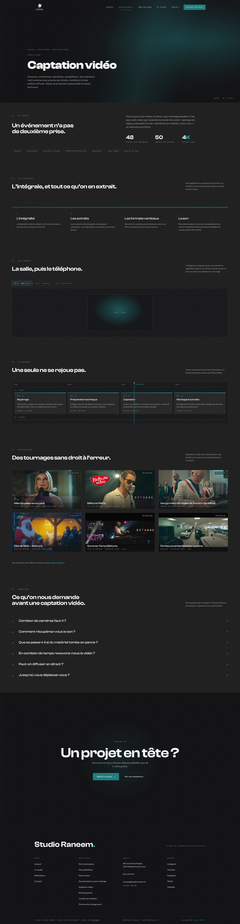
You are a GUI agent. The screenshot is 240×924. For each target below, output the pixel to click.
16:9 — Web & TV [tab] (22, 283)
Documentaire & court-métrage (92, 881)
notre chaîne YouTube (54, 563)
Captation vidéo (86, 887)
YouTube (171, 870)
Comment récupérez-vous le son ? (47, 632)
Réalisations (39, 875)
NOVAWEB (95, 920)
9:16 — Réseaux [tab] (42, 283)
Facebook (171, 875)
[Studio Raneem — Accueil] (39, 7)
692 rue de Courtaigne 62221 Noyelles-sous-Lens (134, 865)
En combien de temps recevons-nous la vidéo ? (57, 653)
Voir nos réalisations (134, 776)
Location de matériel (88, 898)
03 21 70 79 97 (128, 874)
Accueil (31, 49)
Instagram (171, 864)
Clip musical (84, 875)
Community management (90, 904)
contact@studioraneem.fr (134, 882)
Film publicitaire (86, 870)
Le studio (38, 870)
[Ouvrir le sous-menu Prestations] (132, 7)
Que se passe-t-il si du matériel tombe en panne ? (58, 642)
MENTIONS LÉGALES (131, 920)
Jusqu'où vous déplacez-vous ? (44, 675)
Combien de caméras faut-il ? (42, 621)
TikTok (170, 881)
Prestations (44, 49)
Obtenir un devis (194, 7)
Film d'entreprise (86, 864)
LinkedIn (171, 887)
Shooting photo (85, 893)
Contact (38, 881)
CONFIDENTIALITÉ (150, 920)
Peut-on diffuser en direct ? (41, 664)
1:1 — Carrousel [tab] (64, 283)
